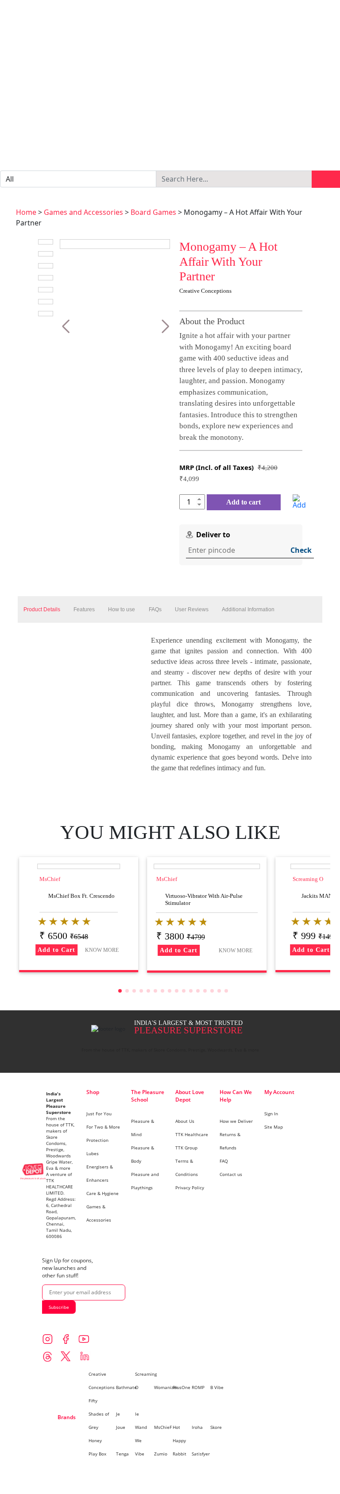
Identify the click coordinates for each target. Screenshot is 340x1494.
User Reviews (192, 609)
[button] (66, 326)
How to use (121, 609)
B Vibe (217, 1387)
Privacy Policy (189, 1187)
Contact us (231, 1174)
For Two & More (103, 1127)
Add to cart (243, 502)
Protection (97, 1140)
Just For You (99, 1113)
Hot (176, 1427)
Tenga (122, 1454)
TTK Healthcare (191, 1134)
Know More (102, 950)
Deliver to (213, 534)
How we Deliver (236, 1121)
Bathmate (126, 1387)
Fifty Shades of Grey (99, 1413)
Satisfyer (201, 1454)
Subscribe (59, 1307)
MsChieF (163, 1427)
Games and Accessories (83, 212)
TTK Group (186, 1148)
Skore (216, 1427)
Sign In (271, 1113)
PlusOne (181, 1387)
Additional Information (248, 609)
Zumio (160, 1454)
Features (84, 609)
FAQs (155, 609)
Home (26, 212)
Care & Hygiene (102, 1193)
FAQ (224, 1161)
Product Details (41, 609)
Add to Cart (56, 950)
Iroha (197, 1427)
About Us (184, 1121)
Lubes (92, 1153)
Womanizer (166, 1387)
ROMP (198, 1387)
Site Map (273, 1127)
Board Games (153, 212)
